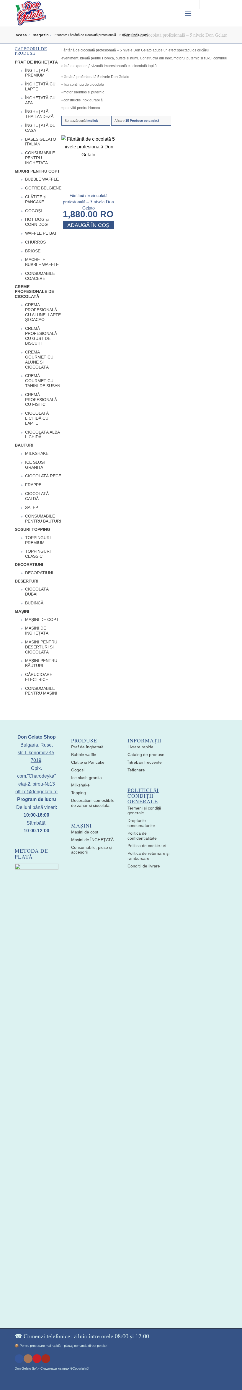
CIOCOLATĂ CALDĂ (37, 496)
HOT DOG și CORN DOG (37, 222)
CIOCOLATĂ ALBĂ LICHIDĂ (42, 434)
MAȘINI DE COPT (42, 619)
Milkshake (80, 785)
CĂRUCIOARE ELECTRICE (38, 677)
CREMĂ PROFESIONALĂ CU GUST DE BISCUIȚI (41, 336)
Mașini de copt (84, 832)
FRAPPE (33, 484)
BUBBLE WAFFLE (42, 179)
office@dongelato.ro (36, 791)
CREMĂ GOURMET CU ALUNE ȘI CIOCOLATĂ (39, 359)
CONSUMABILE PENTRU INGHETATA (40, 157)
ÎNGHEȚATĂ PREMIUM (36, 73)
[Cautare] (173, 13)
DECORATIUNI (29, 564)
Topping (78, 792)
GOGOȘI (33, 210)
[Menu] (188, 13)
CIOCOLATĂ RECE (43, 475)
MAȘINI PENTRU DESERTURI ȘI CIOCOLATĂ (41, 647)
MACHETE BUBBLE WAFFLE (42, 262)
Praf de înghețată (87, 747)
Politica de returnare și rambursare (148, 856)
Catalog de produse (145, 754)
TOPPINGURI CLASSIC (38, 554)
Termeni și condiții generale (144, 810)
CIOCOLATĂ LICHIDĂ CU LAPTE (37, 418)
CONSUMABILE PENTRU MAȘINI (41, 691)
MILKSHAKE (36, 453)
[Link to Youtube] (45, 1358)
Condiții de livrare (143, 866)
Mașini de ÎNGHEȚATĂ (92, 839)
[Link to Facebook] (19, 1358)
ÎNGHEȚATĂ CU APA (40, 100)
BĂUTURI (24, 445)
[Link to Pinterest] (36, 1358)
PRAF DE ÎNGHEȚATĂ (36, 62)
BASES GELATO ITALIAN (40, 142)
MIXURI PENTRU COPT (37, 171)
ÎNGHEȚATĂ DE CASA (40, 128)
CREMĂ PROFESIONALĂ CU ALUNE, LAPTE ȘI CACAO (43, 312)
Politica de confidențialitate (142, 836)
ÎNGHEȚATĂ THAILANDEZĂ (39, 114)
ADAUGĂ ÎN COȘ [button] (88, 225)
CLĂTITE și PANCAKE (35, 199)
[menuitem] (173, 13)
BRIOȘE (32, 251)
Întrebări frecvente (144, 762)
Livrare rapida (140, 747)
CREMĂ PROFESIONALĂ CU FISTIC (41, 399)
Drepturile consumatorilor (141, 823)
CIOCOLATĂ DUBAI (37, 591)
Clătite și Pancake (87, 762)
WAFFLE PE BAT (41, 233)
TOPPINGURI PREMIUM (38, 540)
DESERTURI (26, 581)
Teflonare (136, 770)
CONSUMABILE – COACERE (41, 276)
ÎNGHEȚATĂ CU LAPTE (40, 86)
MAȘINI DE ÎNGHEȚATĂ (36, 630)
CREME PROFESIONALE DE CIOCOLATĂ (34, 291)
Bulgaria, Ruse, (36, 744)
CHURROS (35, 242)
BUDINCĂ (34, 603)
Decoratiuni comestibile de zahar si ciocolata (93, 803)
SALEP (31, 507)
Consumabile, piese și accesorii (91, 850)
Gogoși (77, 770)
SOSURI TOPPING (32, 529)
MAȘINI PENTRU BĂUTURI (41, 663)
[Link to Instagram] (28, 1358)
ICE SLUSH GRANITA (36, 465)
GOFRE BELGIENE (43, 188)
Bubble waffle (83, 754)
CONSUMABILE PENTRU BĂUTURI (43, 518)
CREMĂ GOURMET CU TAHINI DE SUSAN (42, 380)
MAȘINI (22, 611)
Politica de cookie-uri (146, 845)
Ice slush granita (86, 777)
